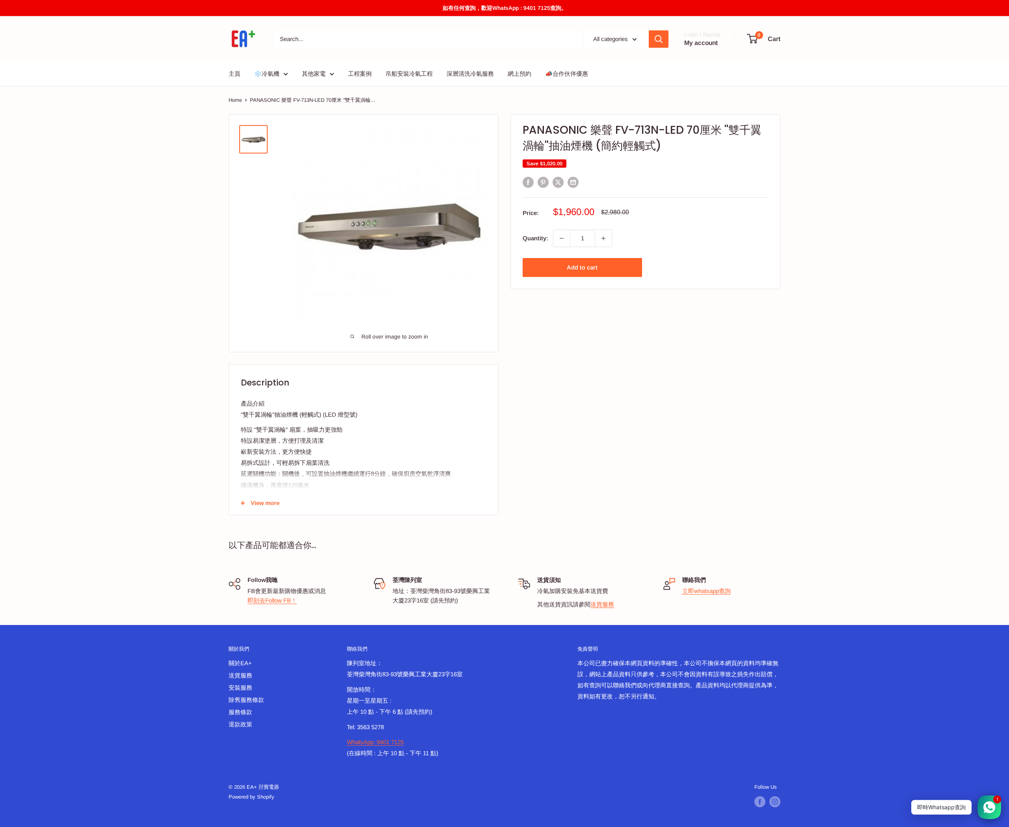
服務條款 (240, 712)
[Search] (658, 39)
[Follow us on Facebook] (759, 801)
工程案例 (360, 73)
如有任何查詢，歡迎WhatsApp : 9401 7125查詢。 (505, 8)
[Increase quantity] (603, 238)
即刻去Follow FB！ (272, 600)
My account (701, 42)
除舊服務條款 (246, 699)
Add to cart (582, 267)
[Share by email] (573, 182)
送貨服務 (602, 604)
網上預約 (519, 73)
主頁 (234, 73)
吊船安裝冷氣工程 (409, 73)
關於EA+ (240, 663)
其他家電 (314, 73)
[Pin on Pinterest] (543, 182)
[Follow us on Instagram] (774, 801)
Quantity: (535, 238)
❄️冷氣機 (266, 73)
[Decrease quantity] (561, 238)
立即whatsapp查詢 (706, 591)
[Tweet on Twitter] (558, 182)
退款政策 (240, 724)
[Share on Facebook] (528, 182)
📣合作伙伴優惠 (566, 73)
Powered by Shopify (251, 797)
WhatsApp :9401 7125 (375, 742)
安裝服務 (240, 687)
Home (235, 100)
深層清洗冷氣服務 (470, 73)
